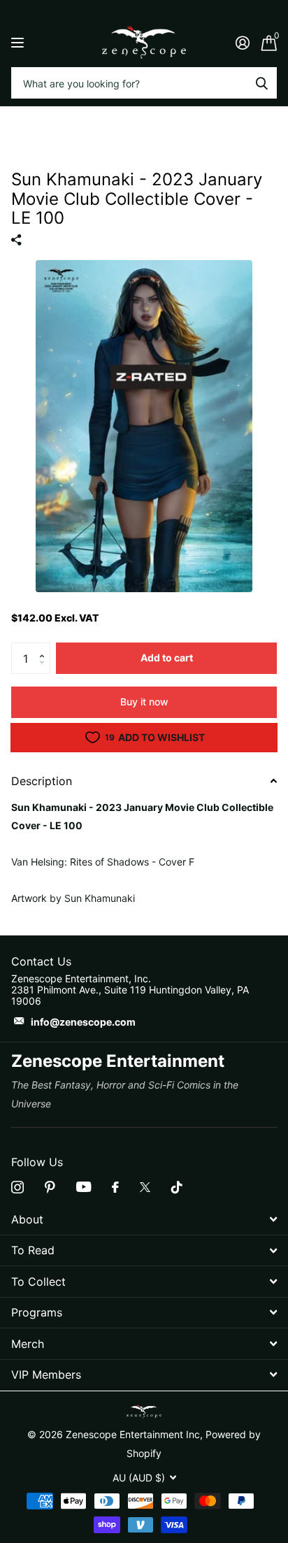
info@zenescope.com (83, 1022)
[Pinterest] (50, 1187)
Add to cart (167, 657)
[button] (45, 647)
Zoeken (261, 83)
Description (41, 781)
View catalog (19, 42)
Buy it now (144, 702)
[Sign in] (242, 42)
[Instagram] (17, 1187)
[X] (145, 1187)
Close (144, 1220)
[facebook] (115, 1187)
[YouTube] (83, 1187)
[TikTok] (176, 1187)
